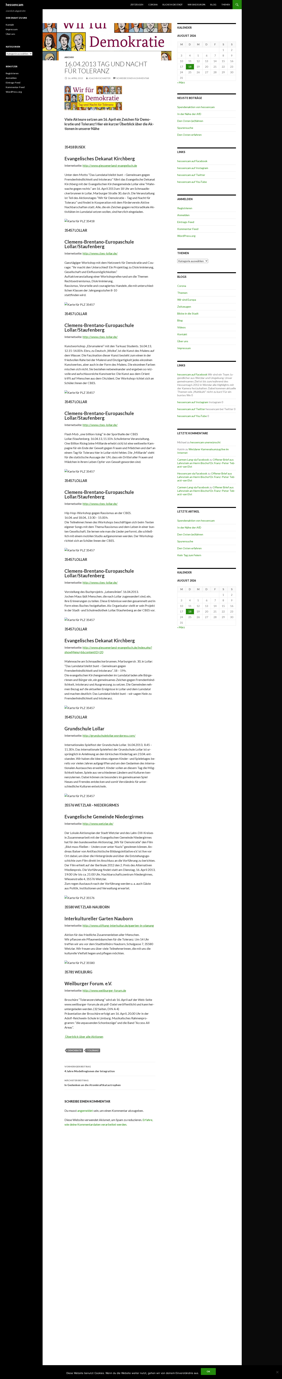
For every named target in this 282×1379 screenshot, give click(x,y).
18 (189, 66)
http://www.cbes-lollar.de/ (100, 253)
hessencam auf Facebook (192, 161)
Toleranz (93, 1050)
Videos (181, 327)
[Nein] (277, 1372)
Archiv (69, 57)
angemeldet (85, 1110)
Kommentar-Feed (187, 229)
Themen (225, 4)
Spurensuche (185, 127)
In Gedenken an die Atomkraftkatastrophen (92, 1083)
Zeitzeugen (136, 4)
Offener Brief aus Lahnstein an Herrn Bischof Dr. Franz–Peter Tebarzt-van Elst (206, 463)
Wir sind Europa (196, 4)
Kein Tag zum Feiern (189, 555)
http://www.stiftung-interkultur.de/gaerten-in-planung (118, 925)
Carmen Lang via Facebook (193, 459)
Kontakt (182, 334)
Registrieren (184, 208)
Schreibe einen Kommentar (132, 78)
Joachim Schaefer (99, 78)
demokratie (75, 1050)
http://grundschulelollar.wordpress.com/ (109, 735)
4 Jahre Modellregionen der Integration (89, 1069)
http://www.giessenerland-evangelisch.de (110, 165)
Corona (152, 4)
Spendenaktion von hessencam (196, 107)
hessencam (14, 4)
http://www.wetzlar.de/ (98, 823)
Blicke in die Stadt (172, 4)
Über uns (182, 341)
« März (181, 82)
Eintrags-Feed (185, 222)
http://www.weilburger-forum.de (104, 990)
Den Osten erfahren (189, 134)
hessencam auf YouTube (192, 181)
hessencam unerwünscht (205, 442)
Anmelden (183, 215)
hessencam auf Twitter (191, 174)
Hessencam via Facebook (192, 473)
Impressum (184, 348)
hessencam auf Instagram (192, 168)
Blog (213, 4)
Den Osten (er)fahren (190, 120)
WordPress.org (186, 235)
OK (208, 1371)
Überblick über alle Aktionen (83, 1036)
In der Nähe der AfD (189, 114)
